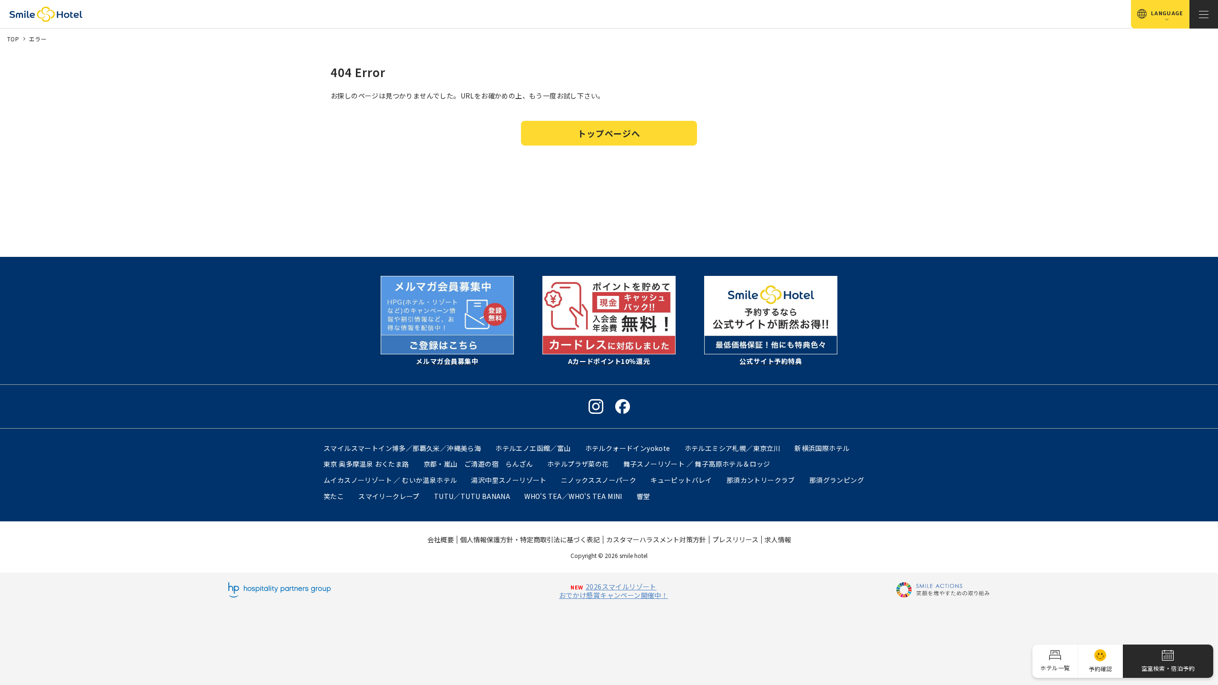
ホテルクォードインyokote (627, 448)
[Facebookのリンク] (622, 406)
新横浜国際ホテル (822, 448)
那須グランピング (836, 480)
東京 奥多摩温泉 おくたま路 (366, 464)
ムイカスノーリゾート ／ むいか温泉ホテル (390, 480)
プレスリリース (735, 539)
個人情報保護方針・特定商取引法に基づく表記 (530, 539)
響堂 (643, 496)
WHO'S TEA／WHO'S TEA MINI (573, 496)
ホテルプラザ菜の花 (578, 464)
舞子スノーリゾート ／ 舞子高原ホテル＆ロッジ (696, 464)
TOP (13, 38)
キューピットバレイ (681, 480)
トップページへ (609, 133)
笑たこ (334, 496)
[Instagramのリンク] (596, 406)
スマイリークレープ (389, 496)
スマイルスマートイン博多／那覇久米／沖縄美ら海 (402, 448)
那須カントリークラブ (761, 480)
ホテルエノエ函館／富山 (532, 448)
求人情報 (778, 539)
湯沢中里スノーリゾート (508, 480)
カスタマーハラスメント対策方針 (656, 539)
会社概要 (440, 539)
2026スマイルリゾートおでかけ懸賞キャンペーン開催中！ (613, 591)
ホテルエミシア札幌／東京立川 (733, 448)
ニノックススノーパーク (598, 480)
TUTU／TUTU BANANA (472, 496)
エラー (38, 39)
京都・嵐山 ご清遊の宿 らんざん (478, 464)
